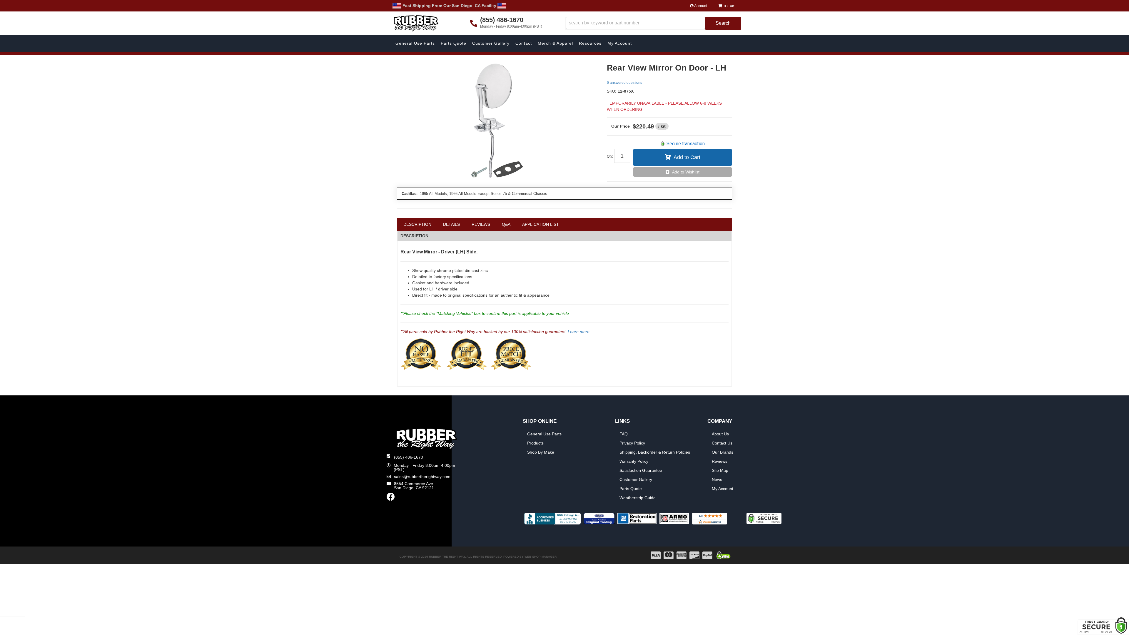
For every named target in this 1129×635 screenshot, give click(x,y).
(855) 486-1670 (408, 457)
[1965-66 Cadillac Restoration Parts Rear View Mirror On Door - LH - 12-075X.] (497, 122)
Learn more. (579, 331)
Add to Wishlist (685, 172)
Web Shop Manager (541, 556)
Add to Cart (687, 157)
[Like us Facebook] (391, 498)
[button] (653, 23)
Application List (540, 224)
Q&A (506, 224)
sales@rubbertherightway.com (422, 476)
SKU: (611, 91)
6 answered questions (624, 83)
